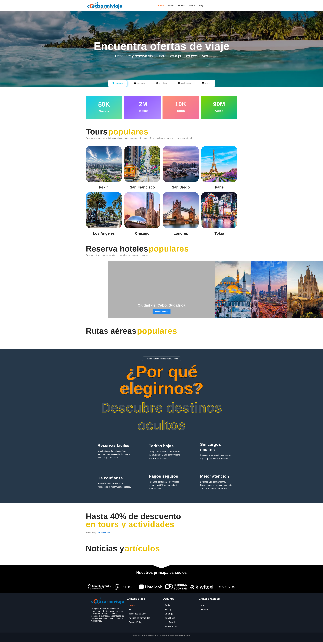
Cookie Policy (135, 622)
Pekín (104, 187)
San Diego (181, 187)
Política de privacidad (139, 618)
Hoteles (181, 6)
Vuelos (170, 6)
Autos (192, 6)
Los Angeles (171, 622)
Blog (200, 6)
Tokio (219, 233)
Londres (180, 233)
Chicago (142, 233)
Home (161, 6)
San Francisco (142, 187)
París (219, 187)
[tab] (117, 83)
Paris (167, 605)
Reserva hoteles (161, 312)
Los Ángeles (104, 233)
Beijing (168, 609)
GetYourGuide (103, 532)
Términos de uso (137, 613)
